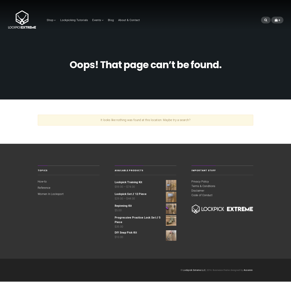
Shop (50, 20)
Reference (44, 187)
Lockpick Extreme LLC (194, 270)
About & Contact (129, 20)
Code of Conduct (201, 195)
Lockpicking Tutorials (74, 20)
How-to (42, 181)
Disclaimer (197, 190)
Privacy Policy (200, 181)
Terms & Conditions (203, 186)
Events (96, 20)
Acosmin (248, 270)
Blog (111, 20)
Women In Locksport (50, 194)
